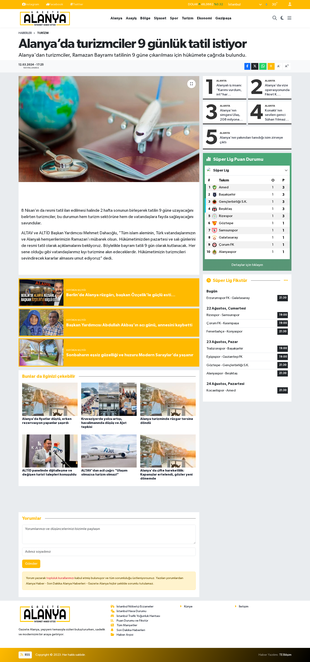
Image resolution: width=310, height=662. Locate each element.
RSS (27, 654)
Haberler (25, 33)
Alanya (116, 18)
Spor (174, 18)
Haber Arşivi (125, 634)
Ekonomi (204, 18)
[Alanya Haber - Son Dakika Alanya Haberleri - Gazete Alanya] (45, 18)
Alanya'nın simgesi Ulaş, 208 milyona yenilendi (230, 115)
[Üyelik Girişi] (288, 4)
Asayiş (131, 18)
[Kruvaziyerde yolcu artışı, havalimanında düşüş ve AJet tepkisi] (109, 399)
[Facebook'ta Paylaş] (247, 66)
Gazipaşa (223, 18)
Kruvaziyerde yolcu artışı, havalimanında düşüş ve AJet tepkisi (104, 423)
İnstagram (32, 4)
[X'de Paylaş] (254, 66)
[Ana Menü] (289, 18)
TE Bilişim (285, 654)
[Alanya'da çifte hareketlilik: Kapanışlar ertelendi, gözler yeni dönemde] (168, 451)
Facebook (56, 4)
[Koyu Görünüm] (282, 18)
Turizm (187, 18)
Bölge (145, 18)
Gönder (31, 564)
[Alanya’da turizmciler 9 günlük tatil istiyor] (109, 129)
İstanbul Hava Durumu (131, 611)
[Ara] (275, 18)
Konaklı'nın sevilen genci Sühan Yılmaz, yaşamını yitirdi (276, 115)
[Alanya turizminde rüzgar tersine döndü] (168, 399)
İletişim (243, 606)
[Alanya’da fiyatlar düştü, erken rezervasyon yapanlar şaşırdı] (50, 399)
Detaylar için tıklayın (247, 265)
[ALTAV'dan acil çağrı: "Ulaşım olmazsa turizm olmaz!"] (109, 451)
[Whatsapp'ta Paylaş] (263, 66)
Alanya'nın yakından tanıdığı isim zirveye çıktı (251, 140)
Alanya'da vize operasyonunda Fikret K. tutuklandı (277, 90)
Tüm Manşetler (127, 625)
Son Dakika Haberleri (131, 630)
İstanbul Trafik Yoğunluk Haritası (138, 616)
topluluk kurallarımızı (60, 578)
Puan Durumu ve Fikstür (132, 620)
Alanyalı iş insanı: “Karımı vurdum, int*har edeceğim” (229, 90)
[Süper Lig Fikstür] (286, 280)
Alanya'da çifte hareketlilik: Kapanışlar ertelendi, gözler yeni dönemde (166, 474)
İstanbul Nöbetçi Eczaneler (135, 606)
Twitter (78, 4)
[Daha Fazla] (271, 66)
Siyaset (160, 18)
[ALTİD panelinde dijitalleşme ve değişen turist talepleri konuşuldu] (50, 451)
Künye (188, 606)
